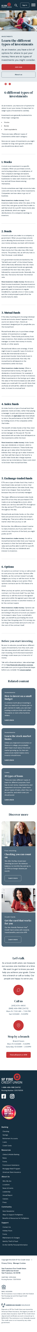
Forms (5, 1162)
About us (18, 74)
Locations (6, 1185)
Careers (5, 1199)
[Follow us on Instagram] (12, 1096)
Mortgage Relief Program (11, 1169)
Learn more (9, 720)
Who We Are (7, 1181)
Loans (5, 1142)
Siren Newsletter (8, 1211)
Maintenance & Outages (11, 1238)
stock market (25, 670)
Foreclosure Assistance (11, 1165)
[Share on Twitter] (10, 84)
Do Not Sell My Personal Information (15, 1245)
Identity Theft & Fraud (10, 1241)
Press (5, 1202)
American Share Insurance (12, 1172)
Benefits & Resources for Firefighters (16, 1218)
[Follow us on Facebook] (4, 1096)
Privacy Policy (7, 1263)
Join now (18, 67)
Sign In (24, 5)
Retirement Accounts (10, 1138)
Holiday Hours (7, 1231)
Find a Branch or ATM (18, 1055)
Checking (6, 1131)
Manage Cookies (19, 1263)
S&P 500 (17, 416)
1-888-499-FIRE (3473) (11, 1087)
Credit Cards (7, 1146)
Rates (5, 1158)
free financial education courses (19, 665)
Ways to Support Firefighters (13, 1215)
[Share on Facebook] (6, 84)
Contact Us (7, 1227)
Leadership (6, 1192)
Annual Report (7, 1195)
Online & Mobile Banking (11, 1154)
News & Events (8, 1188)
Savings (5, 1135)
